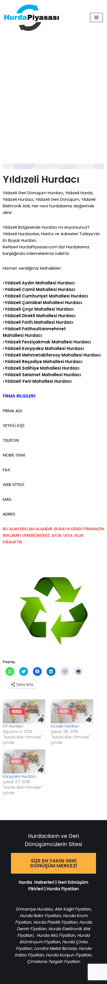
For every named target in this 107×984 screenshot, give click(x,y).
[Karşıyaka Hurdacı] (24, 761)
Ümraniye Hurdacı (34, 909)
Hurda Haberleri (36, 882)
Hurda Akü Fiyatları (55, 935)
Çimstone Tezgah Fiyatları (53, 961)
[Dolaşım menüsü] (96, 17)
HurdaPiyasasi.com (38, 247)
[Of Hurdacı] (24, 711)
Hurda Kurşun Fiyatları (68, 955)
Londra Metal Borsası (55, 948)
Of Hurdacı (13, 726)
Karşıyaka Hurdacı (19, 776)
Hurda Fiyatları (63, 889)
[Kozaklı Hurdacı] (72, 711)
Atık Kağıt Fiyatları (73, 909)
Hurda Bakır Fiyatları (40, 915)
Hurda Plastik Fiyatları (55, 922)
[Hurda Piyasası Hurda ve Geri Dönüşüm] (31, 17)
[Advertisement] (53, 91)
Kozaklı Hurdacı (65, 726)
